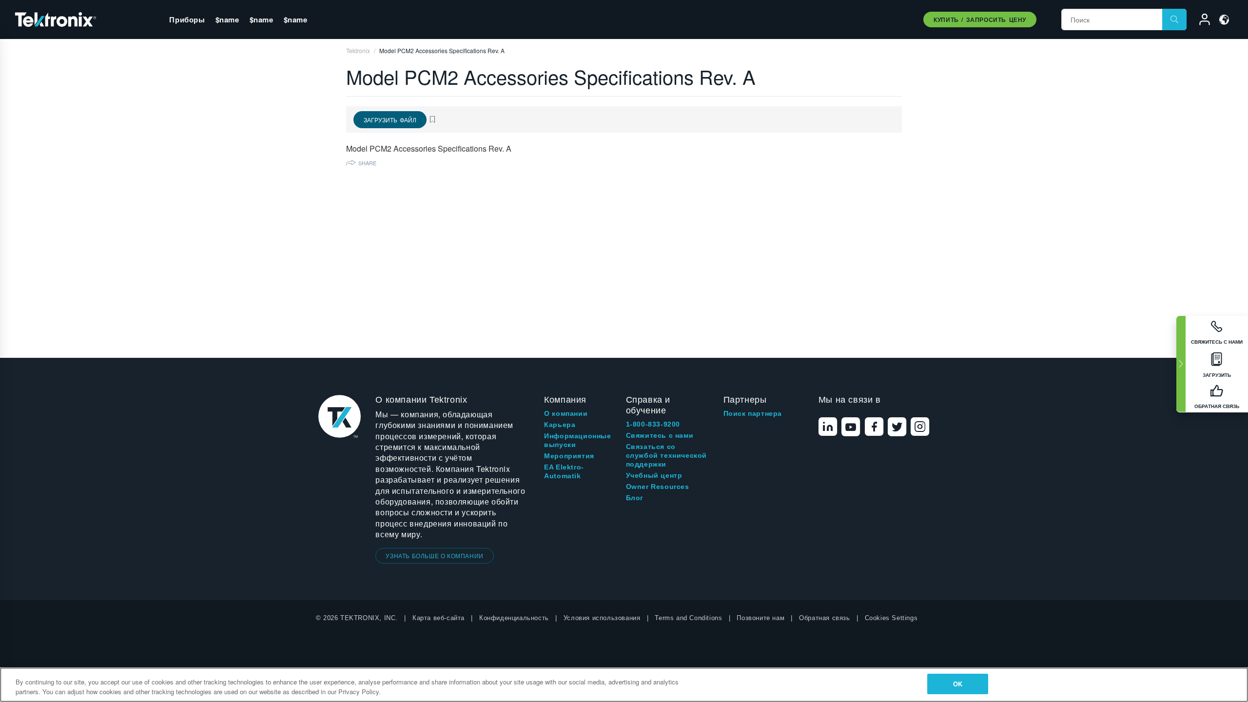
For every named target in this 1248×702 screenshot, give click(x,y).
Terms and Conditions (688, 618)
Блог (635, 498)
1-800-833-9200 (653, 424)
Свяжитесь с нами (660, 435)
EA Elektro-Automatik (564, 471)
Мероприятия (569, 456)
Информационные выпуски (577, 440)
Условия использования (602, 618)
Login (1200, 21)
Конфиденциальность (514, 618)
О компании (565, 413)
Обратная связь (824, 618)
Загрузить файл (390, 120)
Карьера (559, 425)
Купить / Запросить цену (980, 19)
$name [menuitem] (227, 19)
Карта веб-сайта (438, 618)
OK (957, 683)
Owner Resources (657, 486)
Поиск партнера (752, 413)
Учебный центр (654, 475)
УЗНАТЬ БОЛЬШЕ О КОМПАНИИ (434, 555)
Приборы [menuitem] (187, 19)
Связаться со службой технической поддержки (666, 455)
